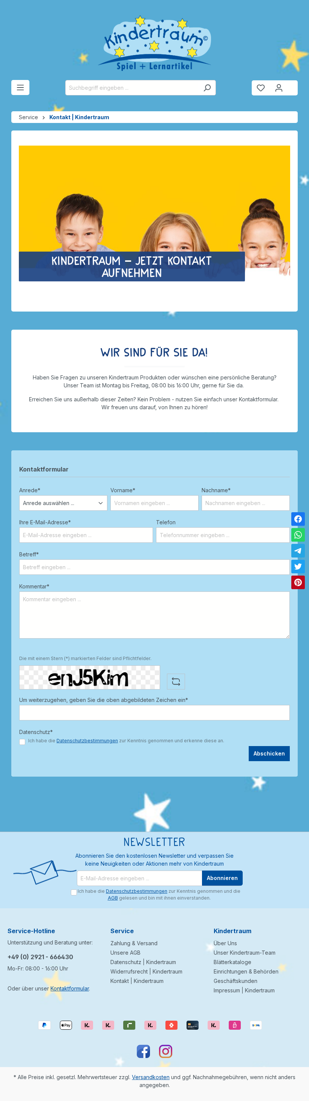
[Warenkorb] (293, 85)
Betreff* (29, 554)
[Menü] (20, 87)
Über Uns (225, 943)
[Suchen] (207, 87)
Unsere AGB (125, 952)
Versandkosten (151, 1077)
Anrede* (29, 490)
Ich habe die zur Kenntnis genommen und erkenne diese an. (126, 740)
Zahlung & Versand (134, 943)
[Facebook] (298, 519)
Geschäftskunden (235, 981)
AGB (113, 898)
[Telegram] (298, 550)
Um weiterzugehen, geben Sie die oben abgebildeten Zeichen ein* (103, 700)
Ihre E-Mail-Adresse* (45, 522)
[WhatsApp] (298, 535)
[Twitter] (298, 566)
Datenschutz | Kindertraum (143, 962)
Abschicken (269, 753)
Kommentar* (34, 586)
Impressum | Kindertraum (244, 990)
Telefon (166, 522)
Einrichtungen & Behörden (246, 971)
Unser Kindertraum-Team (244, 952)
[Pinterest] (298, 582)
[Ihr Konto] (279, 87)
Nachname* (216, 490)
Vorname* (122, 490)
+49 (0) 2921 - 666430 (40, 957)
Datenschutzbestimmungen (87, 740)
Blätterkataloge (232, 962)
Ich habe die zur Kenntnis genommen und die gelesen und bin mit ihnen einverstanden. (159, 894)
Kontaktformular (69, 988)
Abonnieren (222, 878)
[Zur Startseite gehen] (154, 43)
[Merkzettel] (261, 87)
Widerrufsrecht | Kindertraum (146, 971)
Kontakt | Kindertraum (137, 981)
